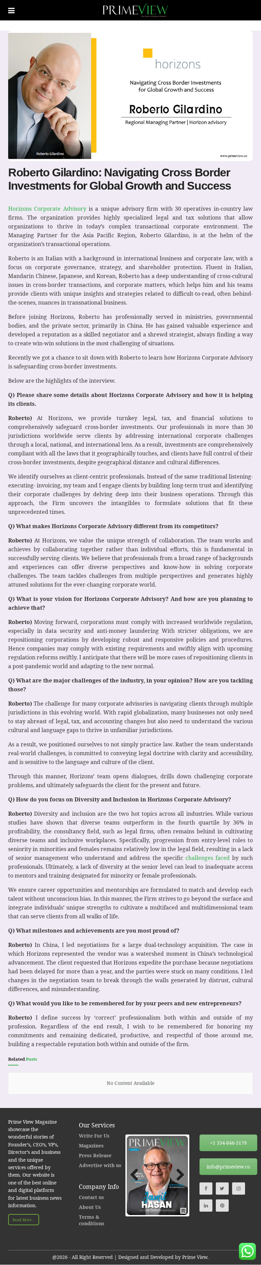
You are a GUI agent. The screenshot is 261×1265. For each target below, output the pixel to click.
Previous (137, 1175)
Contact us (91, 1197)
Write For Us (94, 1135)
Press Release (95, 1155)
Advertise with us (100, 1165)
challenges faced (209, 858)
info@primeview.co (228, 1166)
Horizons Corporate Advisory (47, 208)
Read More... (24, 1219)
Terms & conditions (91, 1220)
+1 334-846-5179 (228, 1143)
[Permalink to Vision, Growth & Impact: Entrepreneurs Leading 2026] (157, 1175)
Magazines (91, 1145)
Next (178, 1175)
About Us (90, 1207)
